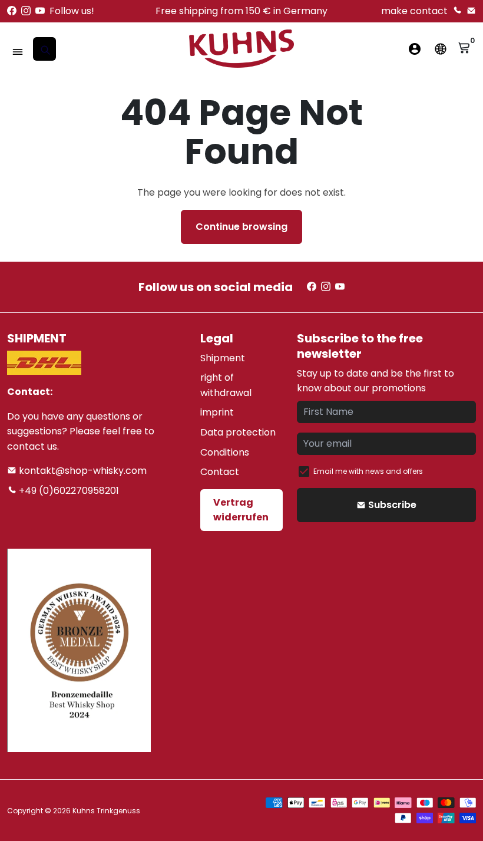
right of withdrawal (226, 385)
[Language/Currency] (440, 49)
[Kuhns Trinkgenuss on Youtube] (40, 11)
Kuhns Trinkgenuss (106, 811)
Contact (219, 472)
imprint (217, 412)
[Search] (44, 48)
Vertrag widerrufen (241, 510)
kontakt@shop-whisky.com (81, 470)
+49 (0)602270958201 (67, 490)
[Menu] (17, 51)
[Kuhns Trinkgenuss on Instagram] (26, 11)
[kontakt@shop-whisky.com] (471, 11)
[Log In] (414, 49)
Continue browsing (241, 226)
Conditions (224, 452)
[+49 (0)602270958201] (457, 11)
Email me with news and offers (368, 471)
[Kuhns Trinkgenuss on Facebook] (11, 11)
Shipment (222, 358)
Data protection (238, 432)
